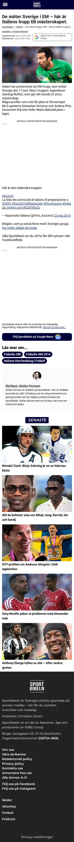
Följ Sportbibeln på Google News (33, 336)
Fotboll (19, 27)
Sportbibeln (7, 27)
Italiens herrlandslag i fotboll (24, 361)
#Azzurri (8, 196)
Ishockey (9, 806)
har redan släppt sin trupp (19, 227)
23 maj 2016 (62, 215)
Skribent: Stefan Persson (15, 32)
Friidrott (8, 819)
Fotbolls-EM (12, 354)
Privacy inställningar (37, 837)
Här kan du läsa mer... (54, 327)
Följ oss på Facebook (18, 784)
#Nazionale (35, 203)
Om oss (8, 750)
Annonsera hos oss (17, 773)
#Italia (66, 203)
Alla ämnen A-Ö (14, 777)
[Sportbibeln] (37, 5)
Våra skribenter (14, 754)
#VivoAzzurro (52, 203)
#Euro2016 (19, 203)
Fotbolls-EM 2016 (38, 354)
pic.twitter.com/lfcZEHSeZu (21, 207)
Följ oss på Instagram (19, 788)
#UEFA (6, 203)
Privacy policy (13, 764)
